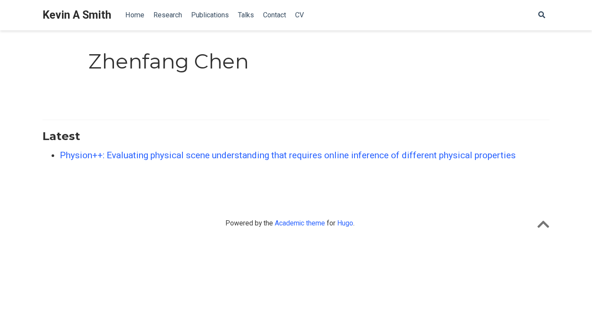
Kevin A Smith (76, 15)
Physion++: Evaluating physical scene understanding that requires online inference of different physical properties (288, 155)
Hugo (345, 223)
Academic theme (300, 223)
